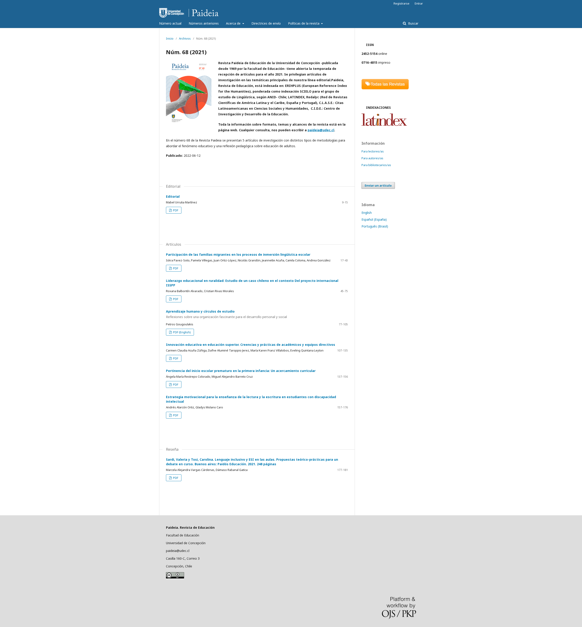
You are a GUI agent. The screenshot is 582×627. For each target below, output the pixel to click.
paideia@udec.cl (321, 130)
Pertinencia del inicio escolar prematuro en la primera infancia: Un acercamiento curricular (241, 371)
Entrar (419, 3)
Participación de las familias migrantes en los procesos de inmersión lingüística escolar (238, 254)
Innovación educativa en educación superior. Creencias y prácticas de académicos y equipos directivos (250, 344)
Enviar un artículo (378, 185)
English (366, 212)
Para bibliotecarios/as (376, 165)
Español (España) (374, 219)
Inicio (169, 38)
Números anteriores (204, 23)
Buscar (412, 23)
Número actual (170, 23)
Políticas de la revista (304, 23)
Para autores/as (372, 158)
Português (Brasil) (374, 226)
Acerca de (233, 23)
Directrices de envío (266, 23)
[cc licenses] (175, 578)
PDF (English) (181, 332)
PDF (175, 210)
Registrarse (401, 3)
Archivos (185, 38)
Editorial (173, 196)
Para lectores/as (372, 151)
